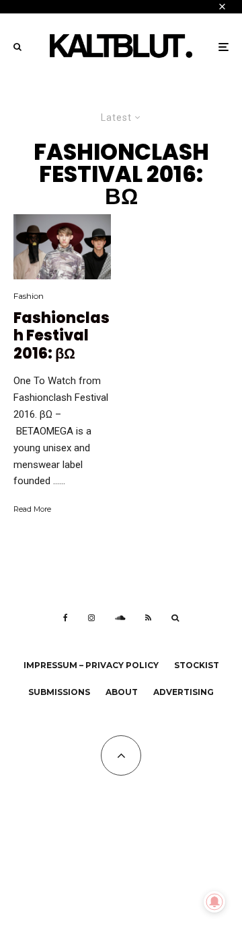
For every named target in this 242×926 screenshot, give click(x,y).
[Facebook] (65, 618)
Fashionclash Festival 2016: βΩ (61, 336)
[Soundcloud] (120, 618)
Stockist (196, 665)
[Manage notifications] (214, 902)
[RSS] (148, 618)
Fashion (28, 296)
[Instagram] (91, 618)
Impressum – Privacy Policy (91, 665)
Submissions (59, 692)
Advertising (183, 692)
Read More (32, 509)
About (122, 692)
